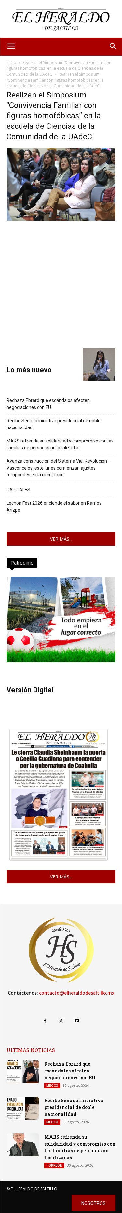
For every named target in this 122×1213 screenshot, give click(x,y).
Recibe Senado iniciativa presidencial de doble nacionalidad (54, 424)
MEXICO (52, 1085)
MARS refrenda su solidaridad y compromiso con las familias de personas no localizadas (60, 444)
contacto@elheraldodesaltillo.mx (77, 993)
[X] (61, 1020)
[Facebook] (45, 1020)
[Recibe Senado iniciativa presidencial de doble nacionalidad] (23, 1108)
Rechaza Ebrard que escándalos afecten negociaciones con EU (48, 404)
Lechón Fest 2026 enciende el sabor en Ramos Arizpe (54, 507)
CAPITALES (18, 489)
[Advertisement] (61, 283)
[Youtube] (77, 1020)
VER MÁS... (61, 539)
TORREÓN (54, 1165)
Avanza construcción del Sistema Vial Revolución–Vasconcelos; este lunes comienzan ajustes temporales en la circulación (58, 467)
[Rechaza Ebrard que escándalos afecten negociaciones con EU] (23, 1071)
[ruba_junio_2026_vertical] (61, 660)
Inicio (11, 62)
